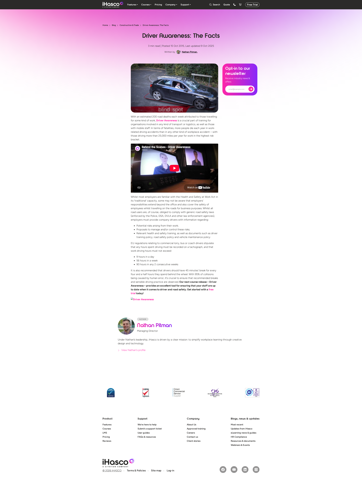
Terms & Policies (136, 470)
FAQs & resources (147, 437)
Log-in (170, 470)
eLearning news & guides (243, 432)
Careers (191, 432)
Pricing (106, 437)
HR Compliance (239, 437)
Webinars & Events (240, 445)
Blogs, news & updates (245, 419)
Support (142, 419)
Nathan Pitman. (190, 52)
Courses (107, 428)
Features (107, 424)
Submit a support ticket (150, 428)
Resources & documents (243, 441)
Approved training (196, 428)
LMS (105, 432)
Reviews (107, 441)
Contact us (192, 437)
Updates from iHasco (241, 428)
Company (193, 419)
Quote (226, 4)
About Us (191, 424)
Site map (156, 470)
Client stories (193, 441)
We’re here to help (147, 424)
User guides (144, 432)
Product (107, 419)
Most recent (237, 424)
